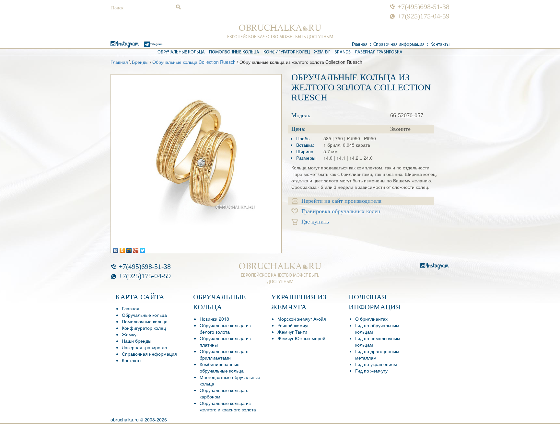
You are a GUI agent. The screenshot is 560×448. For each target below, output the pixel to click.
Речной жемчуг (293, 325)
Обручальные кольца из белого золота (225, 328)
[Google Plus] (136, 248)
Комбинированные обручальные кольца (222, 367)
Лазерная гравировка (378, 52)
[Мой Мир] (129, 248)
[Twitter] (142, 248)
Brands (342, 52)
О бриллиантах (371, 319)
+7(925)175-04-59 (423, 16)
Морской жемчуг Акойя (301, 319)
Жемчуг (322, 52)
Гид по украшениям (376, 364)
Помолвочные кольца (234, 52)
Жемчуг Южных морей (301, 338)
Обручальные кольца (181, 52)
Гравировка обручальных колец (340, 211)
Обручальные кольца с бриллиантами (224, 354)
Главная (360, 44)
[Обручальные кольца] (280, 28)
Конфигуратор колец (286, 52)
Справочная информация (399, 44)
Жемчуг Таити (292, 331)
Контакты (439, 44)
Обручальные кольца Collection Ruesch (194, 62)
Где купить (315, 221)
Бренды (140, 62)
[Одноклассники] (122, 248)
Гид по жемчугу (371, 370)
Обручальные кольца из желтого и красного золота (228, 406)
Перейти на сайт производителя (341, 201)
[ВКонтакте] (115, 248)
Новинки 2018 (214, 319)
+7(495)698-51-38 (423, 6)
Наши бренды (136, 341)
